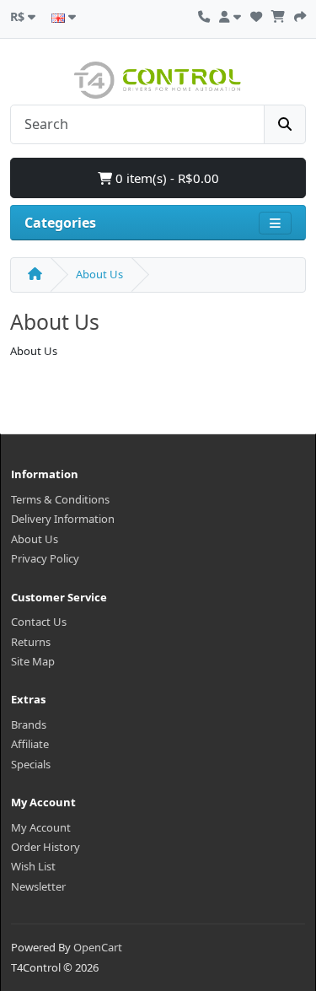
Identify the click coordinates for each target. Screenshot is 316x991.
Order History (45, 846)
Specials (31, 764)
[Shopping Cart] (278, 14)
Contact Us (39, 621)
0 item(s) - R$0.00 (165, 178)
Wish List (33, 866)
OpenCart (97, 947)
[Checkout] (300, 14)
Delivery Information (63, 518)
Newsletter (38, 886)
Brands (28, 724)
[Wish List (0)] (256, 14)
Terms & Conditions (60, 499)
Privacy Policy (45, 558)
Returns (31, 641)
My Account (41, 827)
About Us (99, 274)
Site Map (33, 661)
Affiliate (30, 743)
